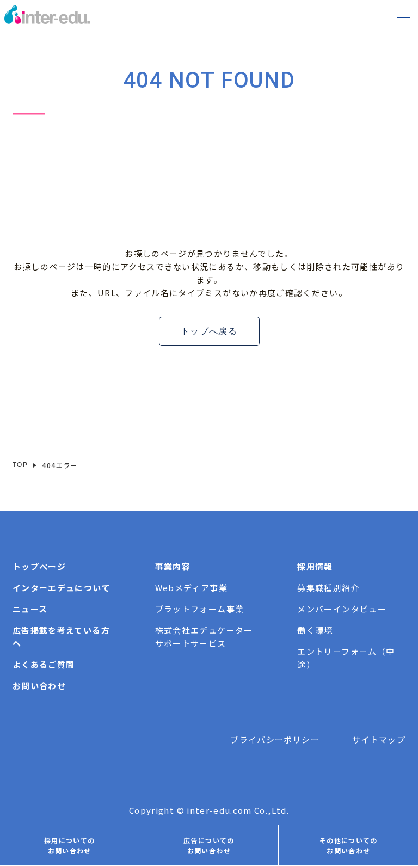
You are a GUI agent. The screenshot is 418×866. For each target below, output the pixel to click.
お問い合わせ (39, 685)
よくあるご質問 (44, 664)
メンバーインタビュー (341, 609)
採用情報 (315, 566)
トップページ (39, 566)
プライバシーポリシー (274, 739)
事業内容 (172, 566)
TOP (20, 465)
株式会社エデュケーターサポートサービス (204, 636)
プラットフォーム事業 (199, 609)
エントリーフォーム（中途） (346, 658)
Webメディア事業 (191, 587)
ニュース (30, 609)
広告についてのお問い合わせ (208, 845)
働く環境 (315, 630)
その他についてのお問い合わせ (348, 845)
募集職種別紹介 (328, 587)
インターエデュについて (61, 587)
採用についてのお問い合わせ (69, 845)
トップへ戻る (209, 331)
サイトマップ (378, 739)
